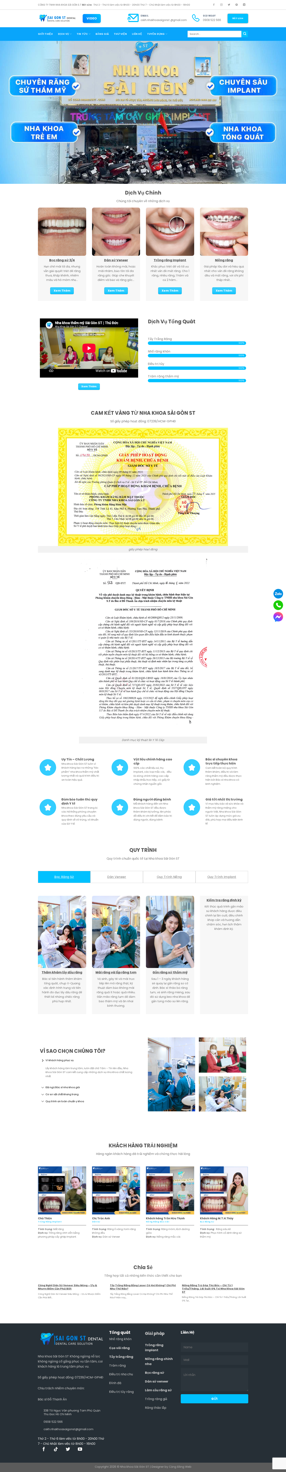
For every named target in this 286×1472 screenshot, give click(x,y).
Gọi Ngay (209, 15)
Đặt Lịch (237, 18)
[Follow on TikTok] (56, 1449)
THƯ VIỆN (120, 34)
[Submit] (244, 34)
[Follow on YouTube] (80, 1449)
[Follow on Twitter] (229, 5)
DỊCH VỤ (63, 34)
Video (92, 18)
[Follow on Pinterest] (236, 5)
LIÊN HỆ (137, 34)
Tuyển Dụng (156, 34)
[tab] (64, 877)
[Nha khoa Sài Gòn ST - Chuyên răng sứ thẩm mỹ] (57, 18)
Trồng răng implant (154, 1347)
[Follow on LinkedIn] (244, 5)
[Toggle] (43, 1060)
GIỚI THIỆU (45, 34)
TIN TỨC (82, 34)
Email (144, 15)
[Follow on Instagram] (221, 5)
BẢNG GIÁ (102, 34)
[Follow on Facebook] (214, 5)
